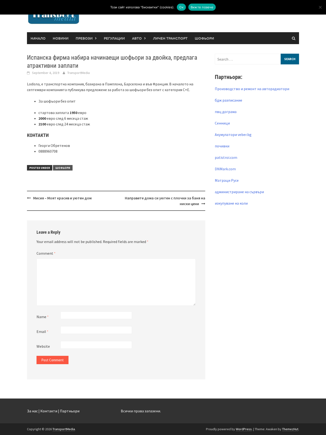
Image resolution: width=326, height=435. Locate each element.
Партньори (69, 411)
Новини (60, 38)
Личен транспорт (170, 38)
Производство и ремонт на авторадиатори (252, 88)
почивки (222, 146)
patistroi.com (226, 157)
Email (42, 331)
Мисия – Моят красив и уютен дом (62, 198)
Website (43, 346)
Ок (181, 7)
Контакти (48, 411)
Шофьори (204, 38)
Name (43, 316)
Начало (38, 38)
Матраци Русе (227, 180)
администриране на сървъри (239, 191)
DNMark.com (225, 168)
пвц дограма (226, 111)
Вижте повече (202, 7)
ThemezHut (290, 429)
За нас (32, 411)
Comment (46, 253)
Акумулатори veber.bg (233, 134)
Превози (84, 38)
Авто (137, 38)
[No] (320, 7)
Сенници (222, 123)
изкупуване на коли (231, 203)
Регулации (114, 38)
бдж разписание (228, 100)
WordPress (244, 429)
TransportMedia (78, 73)
